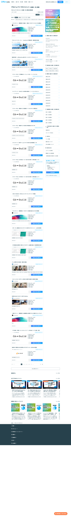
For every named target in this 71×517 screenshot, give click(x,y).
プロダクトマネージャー (27, 19)
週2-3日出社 (14, 306)
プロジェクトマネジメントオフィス (43, 19)
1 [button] (21, 364)
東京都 (32, 30)
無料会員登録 (53, 172)
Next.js (51, 68)
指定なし (16, 17)
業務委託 (20, 17)
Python (56, 70)
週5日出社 (13, 237)
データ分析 (23, 50)
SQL (13, 101)
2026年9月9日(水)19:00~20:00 (20, 396)
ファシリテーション (26, 67)
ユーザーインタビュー (27, 220)
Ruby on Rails (51, 70)
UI (21, 220)
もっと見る (58, 373)
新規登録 (60, 1)
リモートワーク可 (24, 17)
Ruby (47, 70)
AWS (26, 50)
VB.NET (21, 237)
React (47, 68)
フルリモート (14, 84)
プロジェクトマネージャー (19, 19)
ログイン (66, 1)
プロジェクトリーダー (34, 19)
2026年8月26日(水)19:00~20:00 (36, 396)
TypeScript (55, 68)
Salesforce (17, 50)
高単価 (29, 17)
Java (16, 237)
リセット (41, 14)
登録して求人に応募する (37, 35)
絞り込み (38, 14)
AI (20, 50)
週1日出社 (13, 50)
